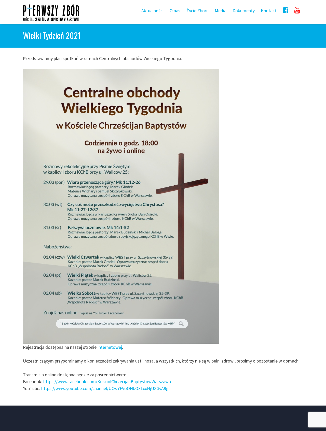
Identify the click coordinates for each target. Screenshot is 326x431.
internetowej (110, 347)
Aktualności (152, 10)
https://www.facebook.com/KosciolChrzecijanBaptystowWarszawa (107, 381)
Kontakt (269, 10)
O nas (175, 10)
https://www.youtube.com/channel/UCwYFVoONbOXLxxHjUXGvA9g (105, 388)
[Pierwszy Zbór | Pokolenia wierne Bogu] (51, 21)
